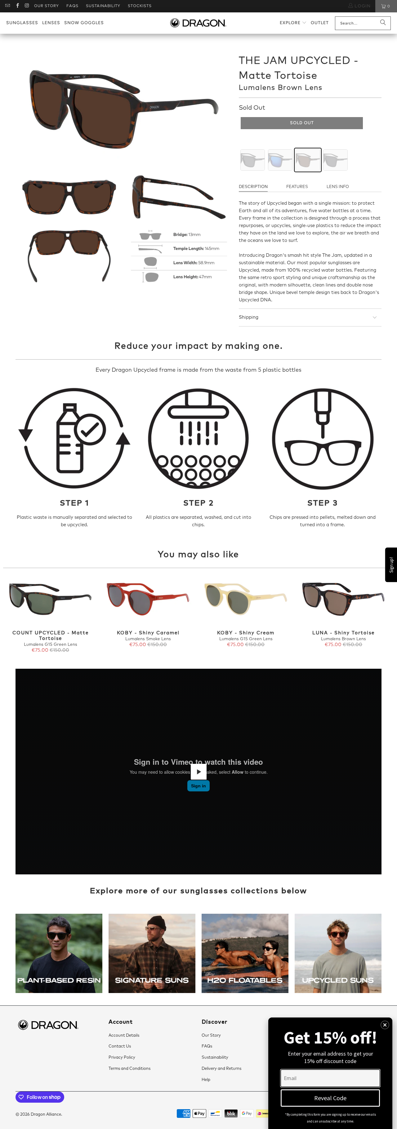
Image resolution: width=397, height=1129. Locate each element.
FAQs (72, 6)
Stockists (140, 6)
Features (297, 187)
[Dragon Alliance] (198, 23)
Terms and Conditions (129, 1069)
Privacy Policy (122, 1058)
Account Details (124, 1036)
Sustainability (103, 6)
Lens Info (338, 187)
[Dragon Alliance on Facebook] (17, 6)
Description (253, 187)
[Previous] (12, 615)
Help (206, 1080)
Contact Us (120, 1046)
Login (362, 6)
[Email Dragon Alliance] (7, 6)
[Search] (383, 23)
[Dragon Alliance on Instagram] (26, 6)
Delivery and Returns (221, 1069)
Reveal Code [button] (330, 1098)
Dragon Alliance (46, 1115)
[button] (293, 23)
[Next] (384, 615)
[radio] (252, 160)
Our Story (46, 6)
